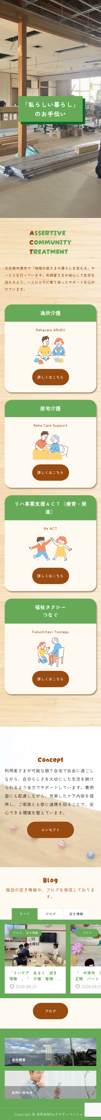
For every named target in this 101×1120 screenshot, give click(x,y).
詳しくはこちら (50, 377)
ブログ (50, 1010)
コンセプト (50, 829)
